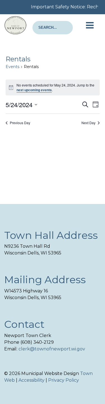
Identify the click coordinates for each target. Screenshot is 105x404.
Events (12, 66)
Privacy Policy (63, 380)
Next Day (88, 123)
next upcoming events (34, 89)
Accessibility (31, 380)
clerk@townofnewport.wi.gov (51, 349)
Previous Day (20, 123)
